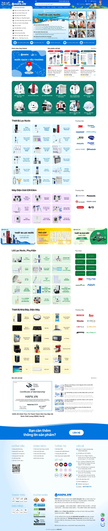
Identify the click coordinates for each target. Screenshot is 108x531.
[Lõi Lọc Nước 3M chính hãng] (80, 279)
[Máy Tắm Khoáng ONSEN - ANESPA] (21, 208)
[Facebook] (60, 474)
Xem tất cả (93, 48)
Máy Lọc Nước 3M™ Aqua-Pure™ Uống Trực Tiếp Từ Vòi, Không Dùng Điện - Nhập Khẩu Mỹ (55, 71)
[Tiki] (70, 464)
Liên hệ (66, 7)
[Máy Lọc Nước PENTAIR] (91, 149)
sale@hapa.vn (84, 481)
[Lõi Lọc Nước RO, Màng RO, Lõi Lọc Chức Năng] (61, 269)
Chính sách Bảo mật (39, 456)
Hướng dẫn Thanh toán (18, 451)
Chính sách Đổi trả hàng (39, 453)
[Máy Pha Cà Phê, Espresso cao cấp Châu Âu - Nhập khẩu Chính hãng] (61, 349)
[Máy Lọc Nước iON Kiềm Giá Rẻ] (21, 219)
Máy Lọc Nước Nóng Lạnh (20, 13)
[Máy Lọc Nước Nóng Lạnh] (61, 129)
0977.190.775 (91, 4)
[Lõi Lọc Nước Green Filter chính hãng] (80, 284)
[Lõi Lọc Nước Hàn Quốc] (41, 269)
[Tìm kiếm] (36, 4)
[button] (96, 58)
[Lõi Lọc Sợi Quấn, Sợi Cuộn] (61, 279)
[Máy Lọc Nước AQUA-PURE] (80, 149)
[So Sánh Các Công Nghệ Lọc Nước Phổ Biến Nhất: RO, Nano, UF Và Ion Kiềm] (59, 409)
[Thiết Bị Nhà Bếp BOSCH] (80, 315)
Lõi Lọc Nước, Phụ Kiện (24, 250)
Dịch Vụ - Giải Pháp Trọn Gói (21, 38)
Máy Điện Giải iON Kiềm (20, 15)
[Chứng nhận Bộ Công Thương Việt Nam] (39, 505)
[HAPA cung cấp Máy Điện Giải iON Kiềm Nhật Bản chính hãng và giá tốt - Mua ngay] (64, 24)
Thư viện (37, 7)
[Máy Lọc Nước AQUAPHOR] (80, 132)
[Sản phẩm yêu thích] (88, 1)
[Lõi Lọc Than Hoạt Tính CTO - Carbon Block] (61, 289)
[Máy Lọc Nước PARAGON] (91, 126)
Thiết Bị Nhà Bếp (18, 30)
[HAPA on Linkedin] (69, 469)
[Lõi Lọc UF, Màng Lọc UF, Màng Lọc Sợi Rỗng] (21, 279)
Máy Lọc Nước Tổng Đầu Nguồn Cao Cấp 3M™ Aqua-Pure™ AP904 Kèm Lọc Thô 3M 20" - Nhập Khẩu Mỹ (71, 72)
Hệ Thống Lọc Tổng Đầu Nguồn (22, 18)
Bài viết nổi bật (17, 378)
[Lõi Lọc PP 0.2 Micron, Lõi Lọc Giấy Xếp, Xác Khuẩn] (80, 273)
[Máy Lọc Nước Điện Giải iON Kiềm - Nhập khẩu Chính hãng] (21, 198)
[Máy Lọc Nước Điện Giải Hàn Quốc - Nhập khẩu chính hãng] (61, 198)
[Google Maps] (56, 469)
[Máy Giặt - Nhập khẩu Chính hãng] (61, 369)
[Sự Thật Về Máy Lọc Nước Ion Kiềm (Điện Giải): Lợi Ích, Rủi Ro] (59, 394)
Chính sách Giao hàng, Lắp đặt (41, 449)
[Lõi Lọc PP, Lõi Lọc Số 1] (41, 279)
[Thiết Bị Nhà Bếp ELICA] (91, 321)
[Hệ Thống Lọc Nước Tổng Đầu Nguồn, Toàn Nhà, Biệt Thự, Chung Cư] (61, 180)
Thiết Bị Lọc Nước (21, 120)
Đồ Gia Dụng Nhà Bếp (19, 33)
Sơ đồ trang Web (16, 458)
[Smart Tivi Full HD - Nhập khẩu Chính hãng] (21, 369)
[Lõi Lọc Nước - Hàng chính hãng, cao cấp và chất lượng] (21, 258)
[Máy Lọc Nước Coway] (91, 132)
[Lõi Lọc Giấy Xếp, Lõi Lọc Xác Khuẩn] (21, 289)
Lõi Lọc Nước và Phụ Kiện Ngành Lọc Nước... (73, 502)
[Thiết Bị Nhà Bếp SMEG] (80, 332)
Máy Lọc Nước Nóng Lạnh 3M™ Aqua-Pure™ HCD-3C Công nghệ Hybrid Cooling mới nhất (88, 71)
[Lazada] (65, 464)
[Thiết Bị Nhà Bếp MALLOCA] (91, 326)
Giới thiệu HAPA (59, 449)
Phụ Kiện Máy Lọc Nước (20, 28)
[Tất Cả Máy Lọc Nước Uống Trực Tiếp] (21, 129)
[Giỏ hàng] (86, 1)
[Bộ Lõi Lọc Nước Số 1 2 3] (41, 258)
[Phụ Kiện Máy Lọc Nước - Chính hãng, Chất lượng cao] (61, 300)
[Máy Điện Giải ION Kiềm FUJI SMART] (80, 201)
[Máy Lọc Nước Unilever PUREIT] (91, 137)
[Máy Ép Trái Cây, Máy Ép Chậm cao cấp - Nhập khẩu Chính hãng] (41, 349)
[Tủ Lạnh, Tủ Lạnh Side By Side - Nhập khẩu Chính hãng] (41, 359)
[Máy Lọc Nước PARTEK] (91, 143)
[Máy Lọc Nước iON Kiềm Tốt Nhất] (61, 219)
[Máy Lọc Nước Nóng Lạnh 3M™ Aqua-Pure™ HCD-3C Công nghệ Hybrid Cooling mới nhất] (88, 58)
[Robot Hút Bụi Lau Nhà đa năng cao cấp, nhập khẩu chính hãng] (41, 318)
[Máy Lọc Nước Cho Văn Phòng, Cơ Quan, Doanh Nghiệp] (41, 160)
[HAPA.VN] (19, 4)
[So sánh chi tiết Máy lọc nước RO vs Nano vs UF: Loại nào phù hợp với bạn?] (59, 402)
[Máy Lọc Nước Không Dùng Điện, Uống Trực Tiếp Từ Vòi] (21, 139)
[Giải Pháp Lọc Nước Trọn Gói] (61, 170)
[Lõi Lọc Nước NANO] (21, 269)
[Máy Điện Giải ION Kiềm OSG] (91, 207)
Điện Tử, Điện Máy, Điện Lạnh (21, 35)
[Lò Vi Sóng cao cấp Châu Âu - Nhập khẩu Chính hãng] (61, 338)
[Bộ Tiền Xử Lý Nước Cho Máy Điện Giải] (41, 208)
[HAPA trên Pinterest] (65, 469)
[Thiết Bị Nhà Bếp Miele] (80, 321)
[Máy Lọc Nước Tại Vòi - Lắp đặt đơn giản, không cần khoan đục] (61, 139)
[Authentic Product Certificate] (36, 500)
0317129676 (87, 453)
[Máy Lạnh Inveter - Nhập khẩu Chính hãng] (41, 369)
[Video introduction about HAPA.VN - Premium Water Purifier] (29, 63)
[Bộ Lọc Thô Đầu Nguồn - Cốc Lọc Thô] (41, 180)
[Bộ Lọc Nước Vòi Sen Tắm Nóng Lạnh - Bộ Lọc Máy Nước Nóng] (21, 180)
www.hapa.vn (85, 484)
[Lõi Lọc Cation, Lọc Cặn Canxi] (21, 300)
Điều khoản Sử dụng (39, 458)
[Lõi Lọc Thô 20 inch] (91, 256)
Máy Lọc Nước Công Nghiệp (21, 23)
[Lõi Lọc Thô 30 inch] (80, 261)
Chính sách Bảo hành (39, 451)
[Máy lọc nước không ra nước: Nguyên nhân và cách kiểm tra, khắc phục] (59, 387)
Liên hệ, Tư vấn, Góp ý (17, 460)
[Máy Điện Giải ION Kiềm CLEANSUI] (80, 207)
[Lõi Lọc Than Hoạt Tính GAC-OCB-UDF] (41, 289)
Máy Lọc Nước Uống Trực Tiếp (21, 10)
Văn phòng (67, 520)
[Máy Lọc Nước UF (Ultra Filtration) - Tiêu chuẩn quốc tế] (41, 149)
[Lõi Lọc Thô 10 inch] (80, 256)
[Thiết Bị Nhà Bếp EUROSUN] (91, 332)
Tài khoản (94, 1)
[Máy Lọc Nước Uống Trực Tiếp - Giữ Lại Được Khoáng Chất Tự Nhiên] (41, 139)
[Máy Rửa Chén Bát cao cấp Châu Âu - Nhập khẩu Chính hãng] (21, 338)
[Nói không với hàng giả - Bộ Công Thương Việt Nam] (43, 500)
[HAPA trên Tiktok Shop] (61, 464)
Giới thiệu (60, 7)
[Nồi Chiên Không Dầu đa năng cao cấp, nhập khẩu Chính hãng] (21, 349)
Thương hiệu (79, 121)
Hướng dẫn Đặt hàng (17, 449)
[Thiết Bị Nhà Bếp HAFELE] (80, 326)
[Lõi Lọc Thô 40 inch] (91, 261)
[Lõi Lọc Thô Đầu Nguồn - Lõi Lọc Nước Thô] (61, 258)
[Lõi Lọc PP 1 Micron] (91, 267)
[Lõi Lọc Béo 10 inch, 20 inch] (91, 273)
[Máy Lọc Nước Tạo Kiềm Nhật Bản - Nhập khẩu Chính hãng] (41, 198)
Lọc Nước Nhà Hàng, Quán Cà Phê (22, 20)
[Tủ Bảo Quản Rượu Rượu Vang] (21, 359)
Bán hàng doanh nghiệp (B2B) (62, 456)
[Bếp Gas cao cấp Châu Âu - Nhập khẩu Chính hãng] (41, 328)
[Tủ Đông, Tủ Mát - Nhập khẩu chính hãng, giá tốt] (61, 359)
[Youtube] (65, 474)
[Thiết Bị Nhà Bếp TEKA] (91, 315)
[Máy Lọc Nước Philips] (80, 143)
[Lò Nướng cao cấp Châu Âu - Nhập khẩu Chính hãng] (41, 338)
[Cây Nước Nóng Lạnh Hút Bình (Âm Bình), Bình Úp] (21, 170)
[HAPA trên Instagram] (60, 469)
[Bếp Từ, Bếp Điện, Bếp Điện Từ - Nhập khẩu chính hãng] (21, 328)
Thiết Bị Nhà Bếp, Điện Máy (26, 309)
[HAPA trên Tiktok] (69, 474)
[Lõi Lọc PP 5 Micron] (80, 267)
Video (48, 7)
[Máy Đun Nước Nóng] (41, 170)
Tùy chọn (78, 251)
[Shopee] (56, 464)
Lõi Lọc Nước (17, 25)
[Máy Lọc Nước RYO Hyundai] (80, 137)
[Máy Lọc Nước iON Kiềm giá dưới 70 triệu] (41, 219)
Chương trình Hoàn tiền (18, 456)
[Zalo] (56, 474)
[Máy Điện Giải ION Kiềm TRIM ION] (91, 201)
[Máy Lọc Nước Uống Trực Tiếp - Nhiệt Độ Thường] (41, 129)
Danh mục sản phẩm (19, 7)
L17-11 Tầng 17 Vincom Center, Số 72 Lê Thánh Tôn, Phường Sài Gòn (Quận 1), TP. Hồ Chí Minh (87, 457)
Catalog (43, 7)
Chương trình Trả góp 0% (18, 453)
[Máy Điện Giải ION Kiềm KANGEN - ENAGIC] (80, 195)
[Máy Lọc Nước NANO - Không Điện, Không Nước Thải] (21, 149)
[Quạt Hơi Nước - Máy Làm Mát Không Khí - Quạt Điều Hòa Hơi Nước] (61, 318)
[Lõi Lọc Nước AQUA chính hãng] (91, 284)
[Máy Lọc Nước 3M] (80, 126)
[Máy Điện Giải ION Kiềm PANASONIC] (91, 195)
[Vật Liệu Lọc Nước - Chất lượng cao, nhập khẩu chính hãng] (41, 300)
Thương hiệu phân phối (61, 453)
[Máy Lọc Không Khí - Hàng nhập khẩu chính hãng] (21, 318)
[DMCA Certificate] (39, 509)
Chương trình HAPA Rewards (62, 451)
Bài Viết (53, 7)
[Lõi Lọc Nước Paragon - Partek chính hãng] (91, 279)
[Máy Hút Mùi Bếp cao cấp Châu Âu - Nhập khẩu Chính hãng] (61, 328)
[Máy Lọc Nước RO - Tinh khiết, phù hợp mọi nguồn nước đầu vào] (61, 149)
